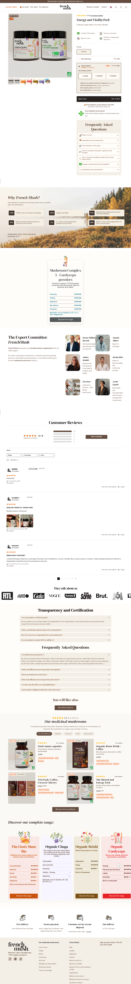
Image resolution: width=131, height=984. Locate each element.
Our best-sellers (11, 7)
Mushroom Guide (45, 967)
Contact (104, 7)
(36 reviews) (118, 743)
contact (88, 932)
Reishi (41, 954)
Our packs (25, 7)
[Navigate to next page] (76, 578)
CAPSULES (68, 734)
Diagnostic (73, 954)
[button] (111, 7)
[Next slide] (119, 866)
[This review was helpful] (118, 487)
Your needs (34, 7)
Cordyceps (42, 957)
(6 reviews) (61, 776)
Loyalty (71, 951)
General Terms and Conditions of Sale (80, 968)
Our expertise (43, 7)
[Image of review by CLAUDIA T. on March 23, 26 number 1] (13, 520)
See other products (65, 708)
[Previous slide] (12, 866)
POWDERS (58, 734)
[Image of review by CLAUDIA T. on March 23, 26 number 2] (26, 520)
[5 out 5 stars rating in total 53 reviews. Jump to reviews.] (81, 15)
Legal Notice (73, 973)
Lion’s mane (43, 947)
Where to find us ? (75, 960)
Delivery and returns (76, 976)
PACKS (78, 734)
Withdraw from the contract (79, 979)
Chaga (41, 951)
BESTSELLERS (88, 734)
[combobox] (14, 455)
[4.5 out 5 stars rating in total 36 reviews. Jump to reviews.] (100, 742)
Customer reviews (75, 983)
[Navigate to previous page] (55, 578)
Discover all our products (65, 809)
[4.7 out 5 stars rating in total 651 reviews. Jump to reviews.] (42, 742)
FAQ (70, 947)
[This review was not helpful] (122, 487)
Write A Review (96, 437)
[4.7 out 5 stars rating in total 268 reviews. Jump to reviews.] (100, 776)
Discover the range (65, 320)
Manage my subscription (47, 964)
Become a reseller (93, 7)
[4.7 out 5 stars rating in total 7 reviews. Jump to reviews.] (42, 776)
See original (10, 483)
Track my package (45, 970)
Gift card (42, 960)
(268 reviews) (118, 776)
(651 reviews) (60, 743)
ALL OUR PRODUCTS (44, 734)
